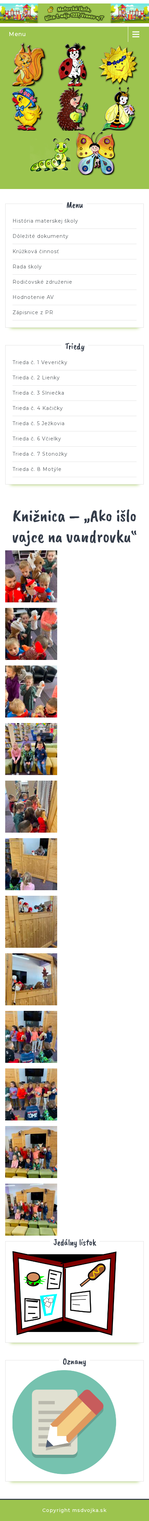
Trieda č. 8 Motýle (97, 153)
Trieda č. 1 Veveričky (29, 64)
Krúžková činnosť (35, 251)
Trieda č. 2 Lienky (74, 64)
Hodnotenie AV (33, 297)
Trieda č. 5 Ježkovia (74, 108)
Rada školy (27, 267)
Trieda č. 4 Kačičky (29, 108)
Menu (17, 34)
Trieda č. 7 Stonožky (52, 153)
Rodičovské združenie (42, 282)
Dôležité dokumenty (40, 236)
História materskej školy (45, 221)
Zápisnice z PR (32, 312)
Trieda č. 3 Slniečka (120, 64)
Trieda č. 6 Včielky (120, 108)
